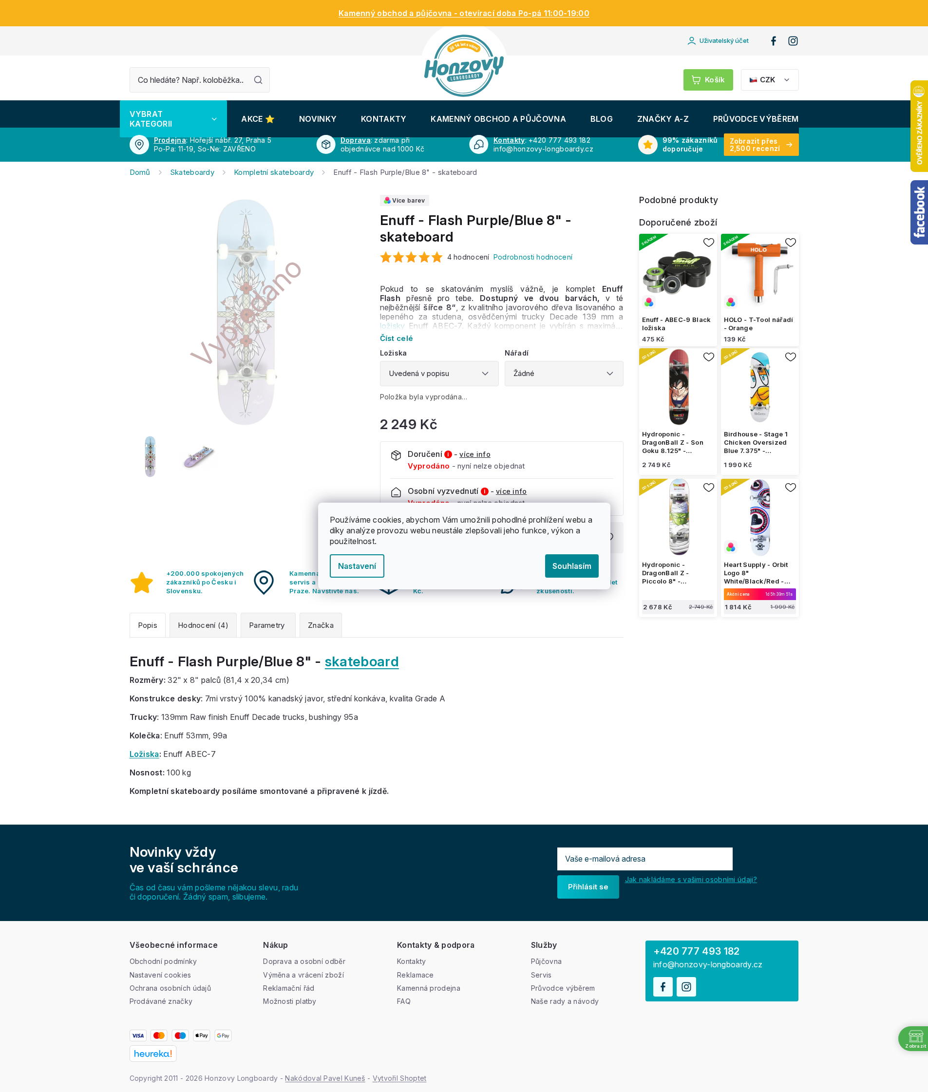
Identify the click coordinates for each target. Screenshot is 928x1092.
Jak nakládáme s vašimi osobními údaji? (691, 879)
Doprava (356, 140)
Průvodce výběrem (563, 988)
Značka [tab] (321, 625)
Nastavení (357, 566)
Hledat (258, 80)
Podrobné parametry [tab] (268, 625)
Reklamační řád (288, 988)
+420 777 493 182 (696, 951)
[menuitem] (173, 118)
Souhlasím (571, 566)
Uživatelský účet (724, 40)
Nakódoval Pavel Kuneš (325, 1078)
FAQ (404, 1001)
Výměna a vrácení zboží (303, 975)
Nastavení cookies (160, 975)
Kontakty (509, 140)
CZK (767, 79)
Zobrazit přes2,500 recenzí (755, 144)
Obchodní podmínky (163, 961)
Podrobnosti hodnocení (532, 257)
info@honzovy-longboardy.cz (708, 964)
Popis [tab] (148, 625)
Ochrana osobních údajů (170, 988)
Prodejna (170, 140)
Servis (541, 975)
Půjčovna (546, 961)
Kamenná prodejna (428, 988)
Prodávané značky (161, 1001)
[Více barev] (678, 273)
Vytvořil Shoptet (400, 1078)
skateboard (362, 661)
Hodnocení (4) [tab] (203, 625)
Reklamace (415, 975)
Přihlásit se (588, 886)
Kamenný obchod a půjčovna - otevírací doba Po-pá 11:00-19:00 (464, 13)
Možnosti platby (290, 1001)
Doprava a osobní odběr (304, 961)
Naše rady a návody (565, 1001)
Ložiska (144, 754)
